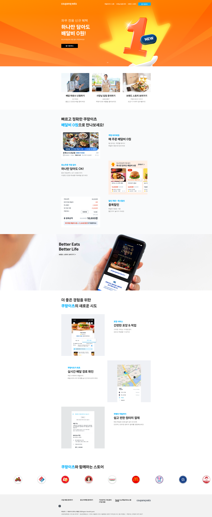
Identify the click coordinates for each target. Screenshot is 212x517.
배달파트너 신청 (109, 4)
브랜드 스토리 (132, 4)
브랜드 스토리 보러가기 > (67, 254)
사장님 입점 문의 (121, 4)
